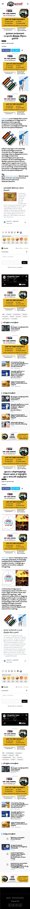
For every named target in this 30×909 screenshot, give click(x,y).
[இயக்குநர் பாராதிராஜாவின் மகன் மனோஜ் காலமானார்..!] (6, 328)
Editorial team (13, 331)
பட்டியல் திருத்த (14, 318)
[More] (22, 50)
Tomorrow (12, 316)
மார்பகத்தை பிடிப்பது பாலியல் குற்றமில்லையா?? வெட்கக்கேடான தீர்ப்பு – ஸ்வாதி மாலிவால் (19, 364)
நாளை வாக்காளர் (6, 318)
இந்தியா (12, 368)
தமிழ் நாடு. (25, 316)
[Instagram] (13, 905)
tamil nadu (24, 314)
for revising (8, 314)
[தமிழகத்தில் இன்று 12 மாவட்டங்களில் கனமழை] (6, 424)
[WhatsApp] (20, 905)
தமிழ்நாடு (4, 41)
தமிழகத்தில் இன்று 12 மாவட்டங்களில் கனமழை (19, 423)
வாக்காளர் (5, 118)
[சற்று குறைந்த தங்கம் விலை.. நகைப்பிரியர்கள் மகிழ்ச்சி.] (6, 384)
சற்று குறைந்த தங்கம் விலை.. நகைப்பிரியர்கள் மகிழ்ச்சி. (19, 383)
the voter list (5, 316)
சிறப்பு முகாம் (18, 316)
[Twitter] (16, 905)
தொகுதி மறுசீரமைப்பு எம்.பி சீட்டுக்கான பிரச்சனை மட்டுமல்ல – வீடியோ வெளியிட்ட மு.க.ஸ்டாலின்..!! (18, 374)
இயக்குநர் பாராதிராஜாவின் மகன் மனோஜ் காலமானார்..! (19, 328)
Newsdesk (4, 46)
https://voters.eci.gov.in (11, 176)
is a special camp (16, 314)
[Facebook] (9, 905)
